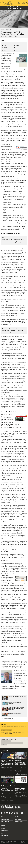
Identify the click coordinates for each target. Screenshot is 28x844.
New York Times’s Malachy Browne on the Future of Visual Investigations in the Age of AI (20, 764)
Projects (2, 833)
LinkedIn (17, 45)
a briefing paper (19, 661)
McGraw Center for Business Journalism (17, 282)
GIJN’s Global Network (19, 817)
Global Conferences (19, 821)
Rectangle (23, 842)
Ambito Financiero (19, 217)
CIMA (22, 742)
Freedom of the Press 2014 (7, 138)
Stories (2, 29)
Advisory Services (4, 835)
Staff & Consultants (5, 819)
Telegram (17, 47)
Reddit (4, 50)
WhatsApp (5, 47)
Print (4, 45)
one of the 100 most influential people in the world (14, 376)
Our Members (18, 819)
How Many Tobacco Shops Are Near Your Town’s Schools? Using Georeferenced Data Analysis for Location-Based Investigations (7, 788)
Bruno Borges (4, 793)
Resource (3, 828)
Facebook (17, 43)
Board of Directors (5, 821)
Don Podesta (5, 36)
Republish (17, 50)
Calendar (17, 823)
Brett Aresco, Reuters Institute (7, 767)
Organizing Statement (5, 817)
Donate (2, 823)
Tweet (4, 43)
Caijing (23, 381)
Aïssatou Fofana (18, 792)
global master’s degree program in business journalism (13, 257)
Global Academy (4, 830)
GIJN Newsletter (4, 832)
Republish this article (6, 730)
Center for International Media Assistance (10, 663)
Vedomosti (23, 204)
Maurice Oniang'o (19, 767)
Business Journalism (5, 741)
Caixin (22, 186)
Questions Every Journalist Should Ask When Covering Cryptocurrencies (7, 764)
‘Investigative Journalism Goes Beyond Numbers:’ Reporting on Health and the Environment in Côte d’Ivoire (20, 788)
